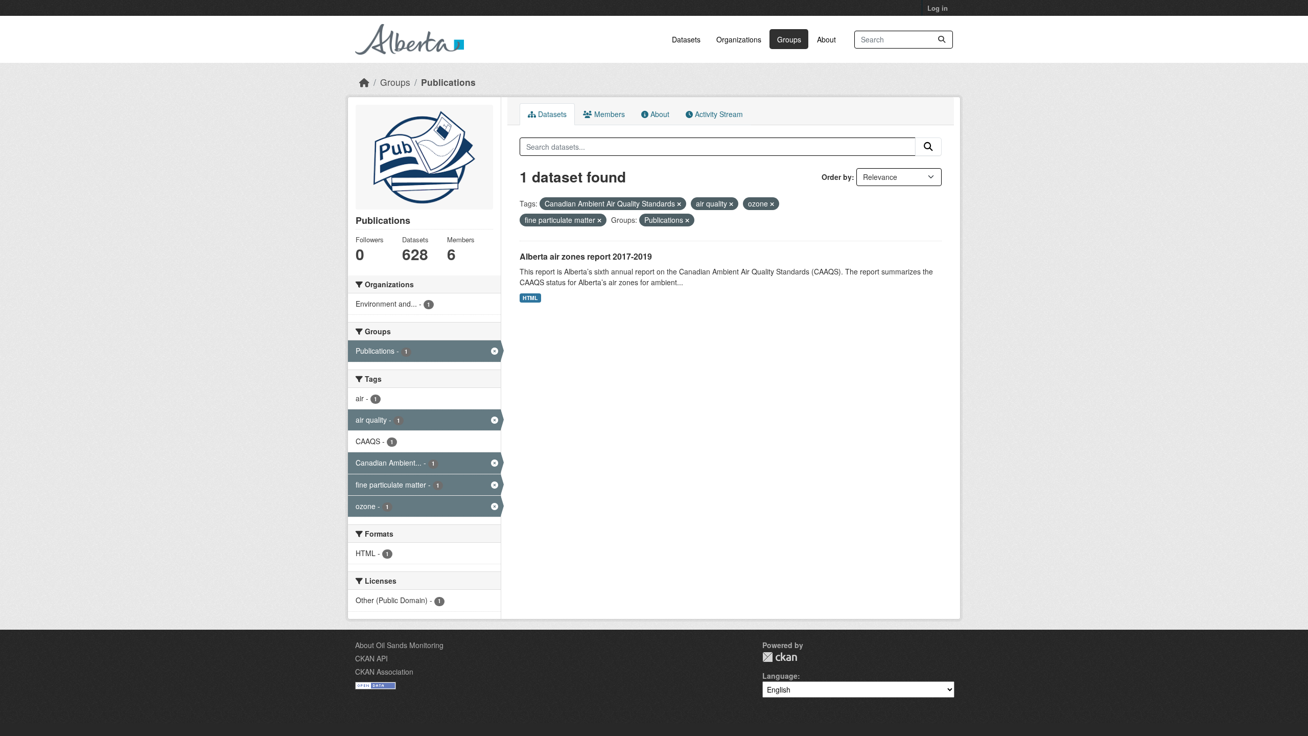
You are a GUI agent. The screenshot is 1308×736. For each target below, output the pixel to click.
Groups (789, 39)
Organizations (738, 39)
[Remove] (679, 204)
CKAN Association (384, 671)
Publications (448, 82)
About (826, 39)
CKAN (779, 657)
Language (780, 676)
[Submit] (941, 40)
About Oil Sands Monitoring (399, 645)
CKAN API (371, 658)
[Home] (364, 82)
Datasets (686, 39)
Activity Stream (718, 114)
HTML (530, 298)
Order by (837, 177)
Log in (937, 8)
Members (608, 114)
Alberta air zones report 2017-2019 (586, 256)
